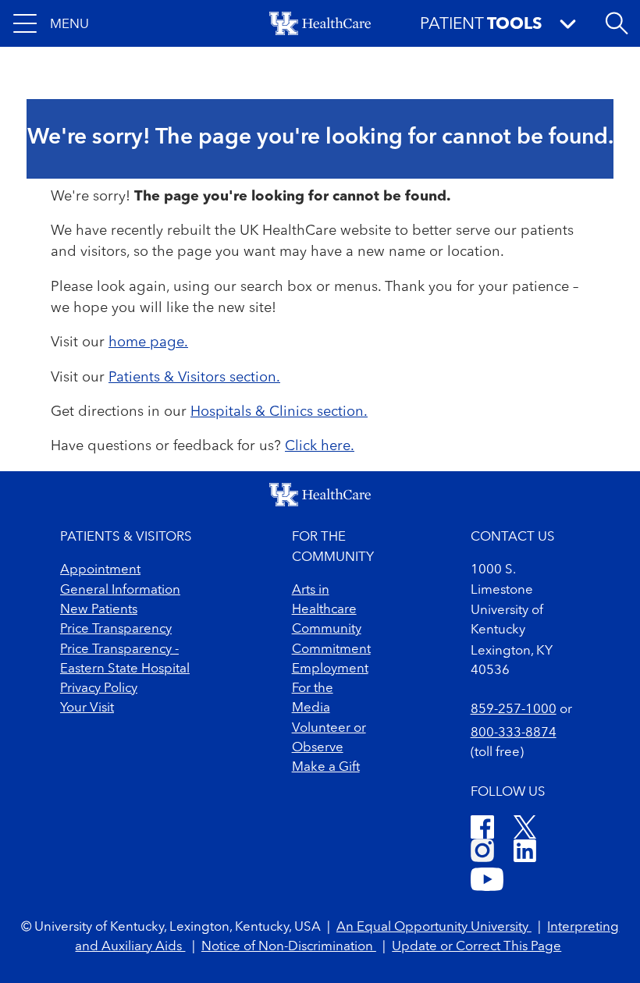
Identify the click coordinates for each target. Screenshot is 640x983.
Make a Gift (326, 767)
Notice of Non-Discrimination (288, 946)
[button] (51, 23)
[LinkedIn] (525, 853)
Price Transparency (116, 629)
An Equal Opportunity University (434, 927)
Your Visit (87, 708)
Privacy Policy (98, 688)
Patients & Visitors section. (194, 378)
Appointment (100, 570)
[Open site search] (616, 23)
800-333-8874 (513, 733)
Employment (330, 669)
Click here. (319, 446)
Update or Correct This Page (476, 946)
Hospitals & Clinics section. (279, 412)
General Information (120, 590)
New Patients (98, 609)
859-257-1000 (513, 709)
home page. (148, 342)
